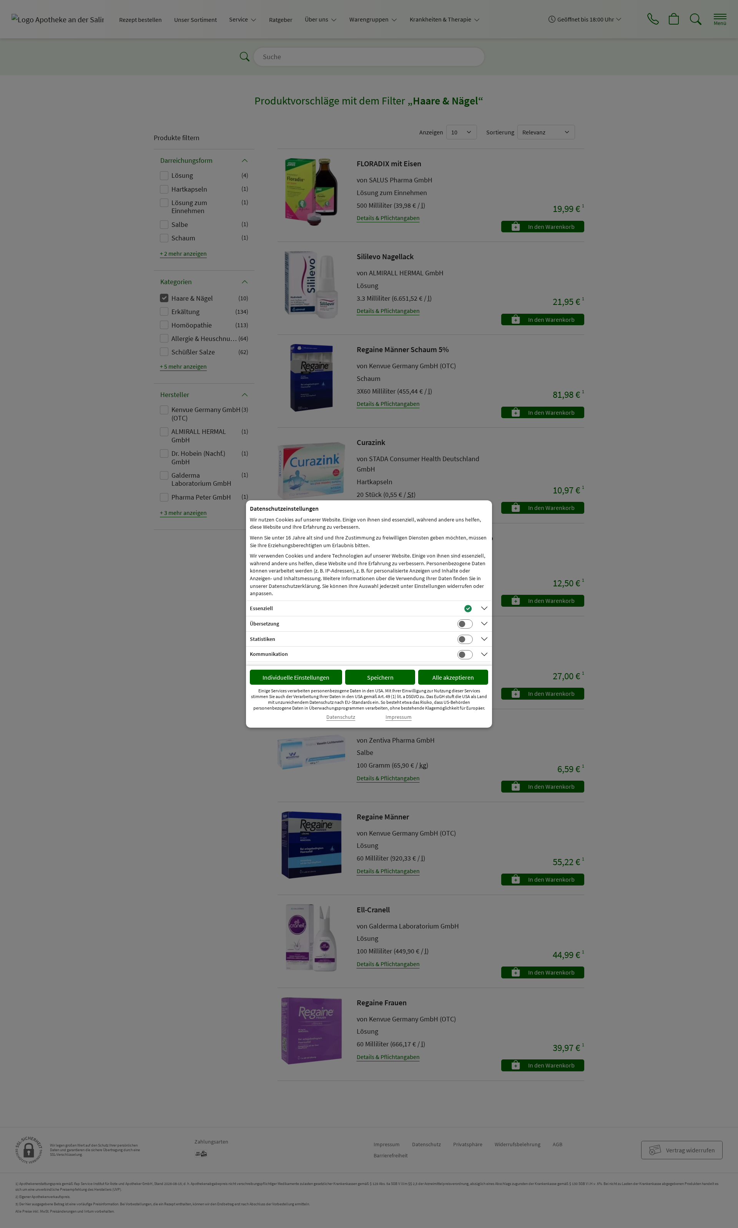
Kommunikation (269, 653)
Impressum (399, 717)
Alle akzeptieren (453, 677)
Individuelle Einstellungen (296, 677)
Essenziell (261, 608)
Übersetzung (264, 623)
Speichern (380, 677)
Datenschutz (340, 717)
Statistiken (262, 639)
